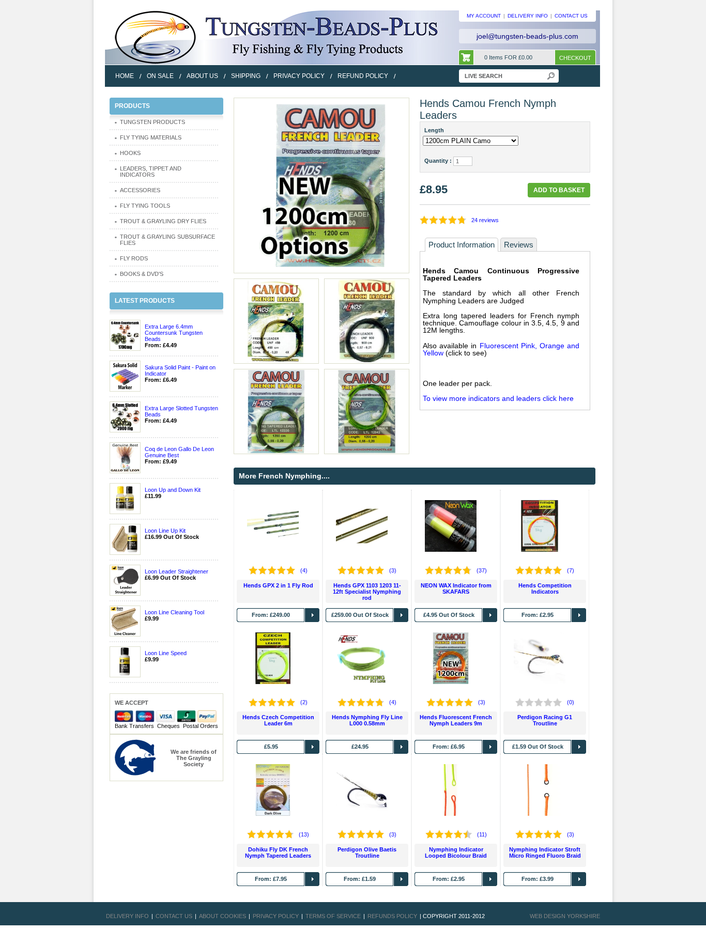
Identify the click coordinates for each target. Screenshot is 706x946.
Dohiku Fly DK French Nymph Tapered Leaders (278, 852)
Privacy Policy (276, 916)
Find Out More (312, 615)
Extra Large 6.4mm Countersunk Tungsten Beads (174, 332)
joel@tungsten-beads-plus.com (527, 36)
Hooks (130, 153)
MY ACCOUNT (484, 16)
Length (435, 130)
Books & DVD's (141, 274)
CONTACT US (571, 16)
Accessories (140, 190)
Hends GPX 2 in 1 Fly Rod (278, 585)
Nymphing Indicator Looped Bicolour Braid (456, 852)
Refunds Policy (392, 916)
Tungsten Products (152, 122)
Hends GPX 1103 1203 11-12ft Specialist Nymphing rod (367, 591)
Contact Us (174, 916)
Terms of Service (333, 916)
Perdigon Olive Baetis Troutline (366, 852)
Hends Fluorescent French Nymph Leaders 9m (456, 720)
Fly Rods (134, 258)
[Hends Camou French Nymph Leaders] (321, 185)
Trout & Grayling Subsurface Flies (167, 240)
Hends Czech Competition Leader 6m (278, 720)
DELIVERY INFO (528, 16)
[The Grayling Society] (135, 757)
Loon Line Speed (166, 653)
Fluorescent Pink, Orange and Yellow (501, 349)
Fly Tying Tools (145, 206)
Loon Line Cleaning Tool (174, 612)
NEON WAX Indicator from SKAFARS (456, 588)
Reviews (518, 244)
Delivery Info (127, 916)
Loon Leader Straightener (176, 571)
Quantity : (438, 161)
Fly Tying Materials (150, 137)
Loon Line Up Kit (165, 531)
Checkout (575, 58)
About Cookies (222, 916)
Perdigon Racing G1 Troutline (544, 720)
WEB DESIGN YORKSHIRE (565, 916)
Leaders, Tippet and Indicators (150, 171)
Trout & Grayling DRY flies (163, 221)
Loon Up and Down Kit (173, 490)
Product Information (461, 244)
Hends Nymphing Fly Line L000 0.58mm (367, 720)
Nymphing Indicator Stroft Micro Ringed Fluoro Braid (545, 852)
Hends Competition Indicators (545, 588)
